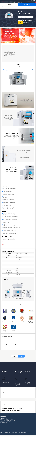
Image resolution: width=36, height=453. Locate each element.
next (7, 70)
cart (35, 3)
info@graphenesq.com (18, 408)
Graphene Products (9, 4)
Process (14, 356)
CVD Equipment (27, 4)
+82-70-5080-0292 (4, 423)
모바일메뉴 (1, 3)
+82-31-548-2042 (4, 422)
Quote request (25, 22)
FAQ (21, 356)
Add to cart (20, 22)
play (5, 70)
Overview (2, 6)
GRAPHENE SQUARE (18, 3)
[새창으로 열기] (31, 0)
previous (3, 70)
